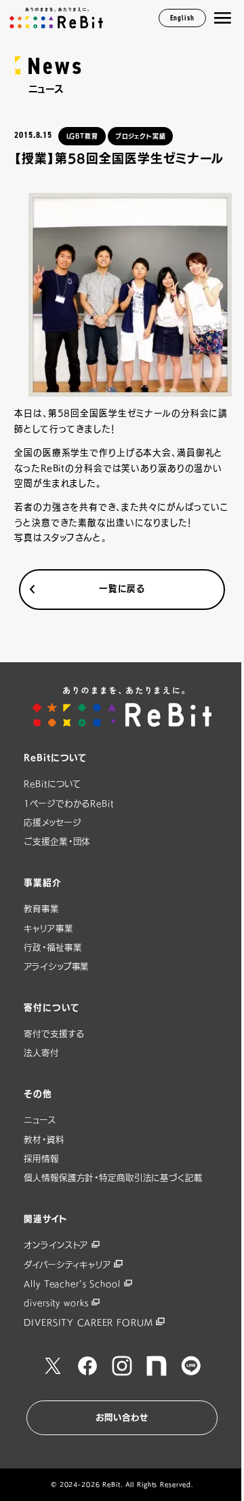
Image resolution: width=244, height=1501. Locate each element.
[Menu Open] (223, 18)
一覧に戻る (122, 588)
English (182, 17)
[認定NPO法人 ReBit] (122, 707)
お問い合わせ (122, 1417)
